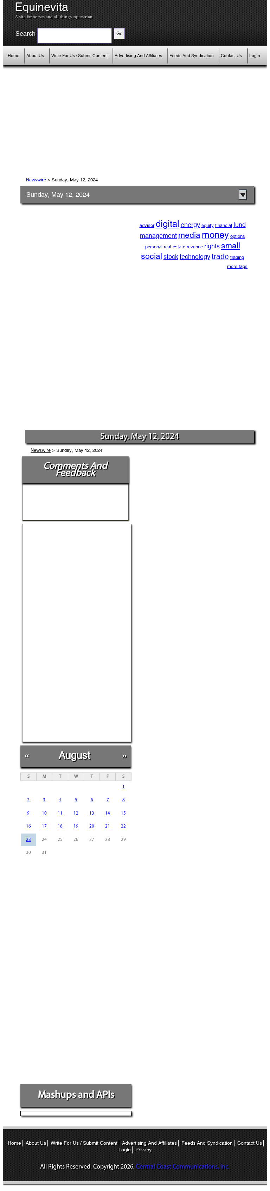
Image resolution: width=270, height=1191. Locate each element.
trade (220, 256)
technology (195, 256)
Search (25, 33)
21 (107, 826)
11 (60, 813)
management (158, 235)
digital (167, 224)
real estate (174, 246)
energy (190, 224)
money (215, 234)
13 (91, 813)
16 (28, 826)
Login (254, 55)
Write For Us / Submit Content (79, 55)
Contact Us (231, 55)
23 (28, 839)
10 (44, 813)
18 (60, 826)
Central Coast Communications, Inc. (183, 1167)
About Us (35, 55)
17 (44, 826)
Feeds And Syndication (191, 55)
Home (13, 55)
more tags (237, 266)
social (151, 256)
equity (207, 225)
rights (212, 246)
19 (75, 826)
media (189, 235)
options (237, 236)
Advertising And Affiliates (138, 55)
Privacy (143, 1149)
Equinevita (41, 7)
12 (75, 813)
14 (107, 813)
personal (153, 246)
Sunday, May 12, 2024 (58, 194)
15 (123, 813)
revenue (195, 246)
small (230, 245)
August (74, 755)
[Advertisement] (84, 126)
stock (170, 256)
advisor (147, 225)
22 (123, 826)
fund (239, 224)
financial (223, 225)
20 (91, 826)
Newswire (36, 180)
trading (237, 257)
